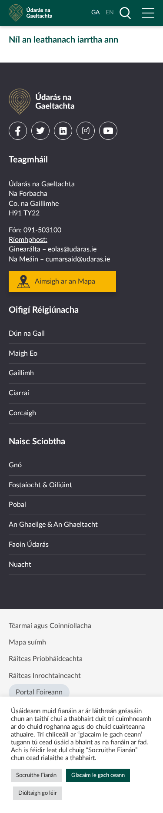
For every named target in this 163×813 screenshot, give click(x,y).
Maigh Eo (23, 353)
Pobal (17, 504)
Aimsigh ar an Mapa (65, 281)
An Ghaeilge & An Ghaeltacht (53, 524)
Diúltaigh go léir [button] (37, 793)
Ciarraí (19, 393)
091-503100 (42, 230)
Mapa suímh (27, 642)
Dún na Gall (27, 333)
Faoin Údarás (29, 544)
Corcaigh (22, 413)
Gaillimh (21, 373)
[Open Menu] (148, 13)
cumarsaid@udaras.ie (78, 259)
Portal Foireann (39, 692)
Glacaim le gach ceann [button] (98, 775)
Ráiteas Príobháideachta (46, 658)
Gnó (15, 465)
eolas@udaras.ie (72, 249)
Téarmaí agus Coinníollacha (50, 625)
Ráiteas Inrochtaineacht (45, 675)
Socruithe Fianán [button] (36, 775)
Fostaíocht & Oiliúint (40, 485)
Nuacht (20, 564)
